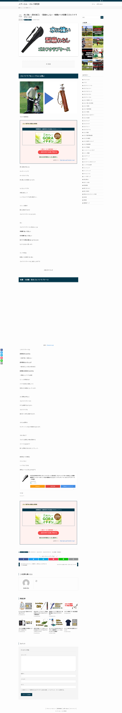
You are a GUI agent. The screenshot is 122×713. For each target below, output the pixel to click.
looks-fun (26, 588)
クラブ (85, 82)
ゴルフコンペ (87, 126)
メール (23, 679)
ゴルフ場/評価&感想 (88, 135)
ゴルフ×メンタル (87, 97)
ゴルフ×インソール (88, 85)
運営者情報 (59, 708)
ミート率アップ (87, 176)
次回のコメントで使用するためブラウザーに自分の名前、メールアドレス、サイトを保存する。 (43, 689)
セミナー (86, 158)
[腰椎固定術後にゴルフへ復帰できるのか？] (87, 65)
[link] (36, 581)
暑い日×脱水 (86, 191)
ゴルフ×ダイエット (88, 91)
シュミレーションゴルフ (89, 150)
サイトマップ (73, 708)
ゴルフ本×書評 (87, 138)
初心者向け (86, 179)
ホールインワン (87, 173)
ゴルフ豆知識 (87, 147)
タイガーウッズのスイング (90, 161)
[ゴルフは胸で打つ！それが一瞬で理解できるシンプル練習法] (98, 42)
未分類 (85, 197)
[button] (21, 314)
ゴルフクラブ (39, 552)
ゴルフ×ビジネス (87, 94)
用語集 (85, 200)
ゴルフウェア (87, 120)
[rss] (101, 1)
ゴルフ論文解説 (87, 144)
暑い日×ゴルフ (87, 188)
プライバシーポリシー (51, 708)
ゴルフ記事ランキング (89, 141)
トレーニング (87, 167)
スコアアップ (87, 156)
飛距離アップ (87, 203)
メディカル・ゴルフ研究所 (29, 4)
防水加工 (59, 552)
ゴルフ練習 (54, 552)
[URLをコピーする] (73, 559)
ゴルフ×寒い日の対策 (88, 103)
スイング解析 (87, 153)
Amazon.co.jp (50, 345)
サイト (22, 684)
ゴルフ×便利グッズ (28, 19)
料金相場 (86, 185)
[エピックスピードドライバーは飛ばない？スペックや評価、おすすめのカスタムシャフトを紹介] (87, 53)
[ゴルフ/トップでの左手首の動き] (98, 53)
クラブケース (32, 552)
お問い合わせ (66, 708)
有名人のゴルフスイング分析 (90, 194)
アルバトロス (87, 79)
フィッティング (87, 170)
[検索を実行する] (102, 17)
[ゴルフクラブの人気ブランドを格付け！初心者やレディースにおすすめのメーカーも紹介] (98, 65)
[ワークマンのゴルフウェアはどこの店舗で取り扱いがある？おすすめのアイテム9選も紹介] (87, 31)
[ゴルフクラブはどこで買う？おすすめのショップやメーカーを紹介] (87, 42)
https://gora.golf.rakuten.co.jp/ (67, 160)
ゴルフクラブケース (47, 552)
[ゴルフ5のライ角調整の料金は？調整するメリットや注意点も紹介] (98, 31)
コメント (23, 654)
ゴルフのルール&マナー (89, 114)
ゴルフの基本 (87, 117)
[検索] (102, 1)
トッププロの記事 (88, 164)
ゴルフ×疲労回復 (87, 109)
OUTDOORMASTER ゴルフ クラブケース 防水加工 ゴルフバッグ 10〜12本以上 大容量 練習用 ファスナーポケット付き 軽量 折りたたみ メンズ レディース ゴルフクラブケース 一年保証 (52, 477)
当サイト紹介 (87, 182)
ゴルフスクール (87, 129)
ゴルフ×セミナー (87, 88)
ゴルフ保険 (86, 132)
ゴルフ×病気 (86, 111)
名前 (22, 673)
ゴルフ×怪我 (86, 106)
